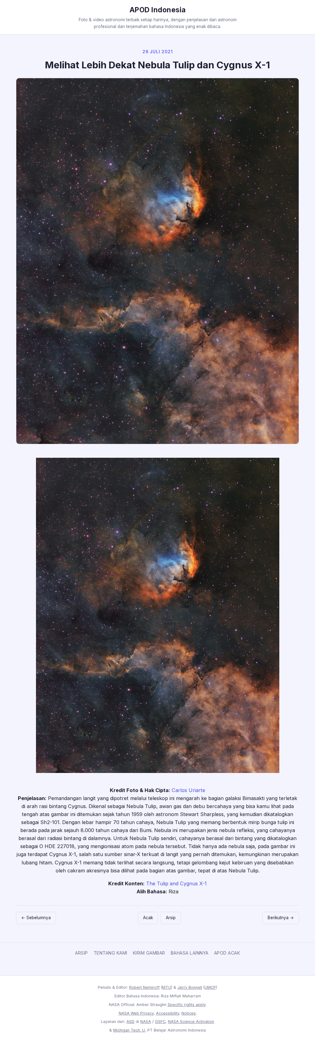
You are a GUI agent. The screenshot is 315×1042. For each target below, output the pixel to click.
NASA (145, 1021)
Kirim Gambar (149, 953)
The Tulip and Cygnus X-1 (176, 883)
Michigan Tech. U (129, 1030)
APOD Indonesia (158, 10)
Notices (188, 1013)
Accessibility (167, 1013)
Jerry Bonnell (189, 987)
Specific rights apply (186, 1004)
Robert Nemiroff (144, 987)
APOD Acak (227, 953)
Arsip (171, 917)
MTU (166, 987)
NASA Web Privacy (136, 1013)
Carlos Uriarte (188, 790)
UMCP (210, 987)
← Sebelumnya (36, 917)
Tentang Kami (110, 953)
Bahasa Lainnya (190, 953)
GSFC (160, 1021)
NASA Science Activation (191, 1021)
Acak (148, 917)
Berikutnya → (281, 917)
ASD (130, 1021)
